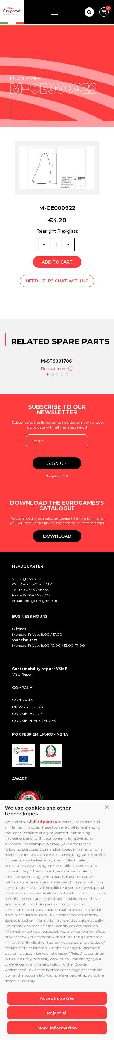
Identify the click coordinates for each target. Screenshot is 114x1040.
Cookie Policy (27, 713)
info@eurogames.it (40, 600)
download (57, 536)
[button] (106, 807)
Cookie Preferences (34, 720)
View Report (23, 674)
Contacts (22, 699)
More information (57, 1027)
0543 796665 (37, 589)
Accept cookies (57, 998)
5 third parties (43, 821)
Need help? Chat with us (57, 281)
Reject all (57, 1012)
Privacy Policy (27, 706)
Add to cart (57, 262)
